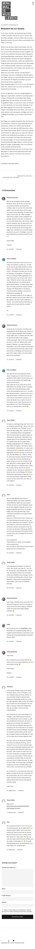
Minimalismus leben (10, 11)
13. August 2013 (11, 790)
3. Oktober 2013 (11, 812)
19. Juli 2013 (10, 641)
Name (4, 888)
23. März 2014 (11, 849)
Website (4, 902)
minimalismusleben (13, 163)
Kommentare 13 (13, 25)
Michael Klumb (12, 325)
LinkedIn (12, 939)
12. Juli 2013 (4, 25)
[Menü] (32, 2)
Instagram (2, 939)
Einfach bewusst (12, 197)
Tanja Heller (11, 420)
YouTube (7, 939)
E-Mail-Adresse (6, 895)
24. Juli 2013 (10, 677)
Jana (8, 494)
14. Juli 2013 (10, 553)
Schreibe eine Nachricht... (9, 867)
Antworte (19, 249)
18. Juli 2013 (10, 588)
